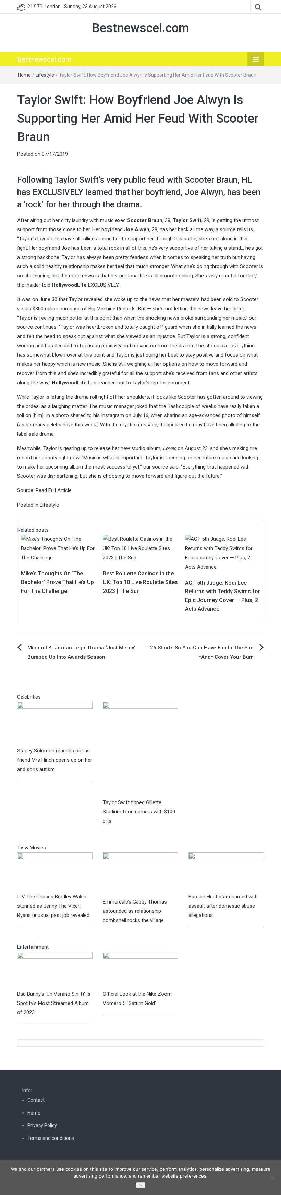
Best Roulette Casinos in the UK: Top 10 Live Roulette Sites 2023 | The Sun (140, 582)
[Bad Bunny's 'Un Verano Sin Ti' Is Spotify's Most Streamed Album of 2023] (55, 970)
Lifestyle (45, 75)
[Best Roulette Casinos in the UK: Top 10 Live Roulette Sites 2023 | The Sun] (140, 548)
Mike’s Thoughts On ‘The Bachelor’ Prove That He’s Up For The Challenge (57, 582)
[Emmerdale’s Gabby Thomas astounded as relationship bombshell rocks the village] (140, 875)
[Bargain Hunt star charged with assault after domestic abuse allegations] (226, 872)
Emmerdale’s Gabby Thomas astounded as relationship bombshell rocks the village (135, 911)
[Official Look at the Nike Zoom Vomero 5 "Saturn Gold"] (140, 970)
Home (24, 75)
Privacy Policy (42, 1125)
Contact (36, 1100)
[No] (272, 1177)
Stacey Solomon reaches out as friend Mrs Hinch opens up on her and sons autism (54, 760)
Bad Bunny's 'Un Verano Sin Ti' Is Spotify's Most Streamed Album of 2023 (53, 1003)
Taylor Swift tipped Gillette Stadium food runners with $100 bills (139, 811)
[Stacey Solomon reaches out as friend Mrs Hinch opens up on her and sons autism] (55, 724)
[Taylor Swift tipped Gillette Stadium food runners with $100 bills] (140, 750)
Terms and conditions (50, 1138)
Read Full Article (54, 490)
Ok (140, 1185)
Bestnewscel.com (140, 28)
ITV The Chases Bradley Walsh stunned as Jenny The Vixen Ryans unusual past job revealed (53, 906)
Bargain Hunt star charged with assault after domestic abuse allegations (223, 906)
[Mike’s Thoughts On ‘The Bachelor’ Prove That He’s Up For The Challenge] (58, 548)
